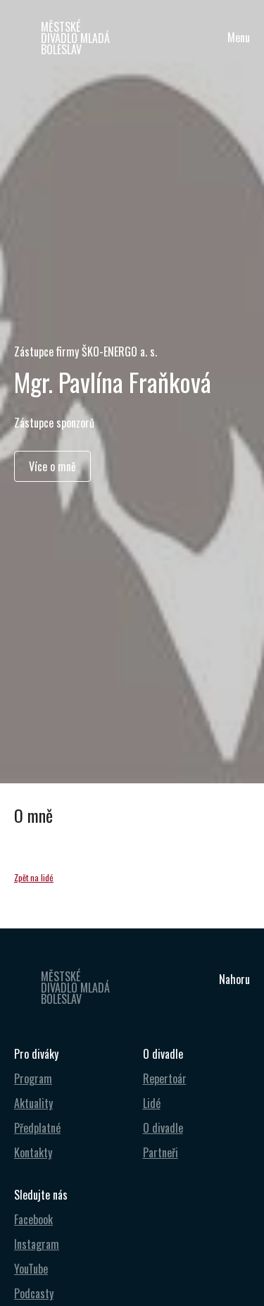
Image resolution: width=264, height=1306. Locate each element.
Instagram (36, 1244)
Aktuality (33, 1103)
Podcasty (34, 1293)
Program (33, 1078)
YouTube (31, 1269)
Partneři (160, 1152)
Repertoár (165, 1078)
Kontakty (33, 1152)
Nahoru (234, 979)
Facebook (33, 1219)
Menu (238, 37)
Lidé (152, 1103)
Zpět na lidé (34, 877)
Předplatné (37, 1128)
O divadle (163, 1128)
